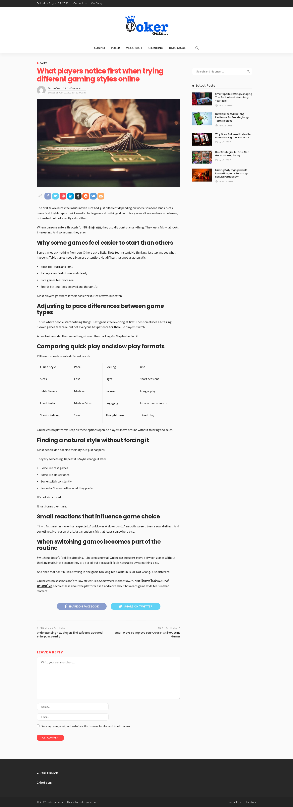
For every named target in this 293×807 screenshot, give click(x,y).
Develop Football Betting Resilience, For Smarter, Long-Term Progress (232, 117)
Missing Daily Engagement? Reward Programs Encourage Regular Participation (231, 173)
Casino (99, 48)
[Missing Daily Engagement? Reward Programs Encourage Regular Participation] (202, 175)
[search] (197, 48)
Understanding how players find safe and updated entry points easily (70, 634)
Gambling (155, 48)
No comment (74, 87)
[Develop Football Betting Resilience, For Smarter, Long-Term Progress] (202, 118)
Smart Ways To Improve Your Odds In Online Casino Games (147, 634)
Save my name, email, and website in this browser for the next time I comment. (86, 726)
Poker (115, 48)
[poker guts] (146, 25)
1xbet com (44, 782)
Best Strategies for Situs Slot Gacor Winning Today (232, 153)
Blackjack (177, 48)
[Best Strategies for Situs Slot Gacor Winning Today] (202, 157)
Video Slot (134, 48)
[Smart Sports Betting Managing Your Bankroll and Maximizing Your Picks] (202, 98)
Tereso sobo (54, 87)
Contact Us (80, 3)
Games (43, 63)
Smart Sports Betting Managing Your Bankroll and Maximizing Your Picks (233, 97)
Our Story (96, 3)
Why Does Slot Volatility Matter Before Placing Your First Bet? (233, 135)
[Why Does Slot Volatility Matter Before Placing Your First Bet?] (202, 139)
